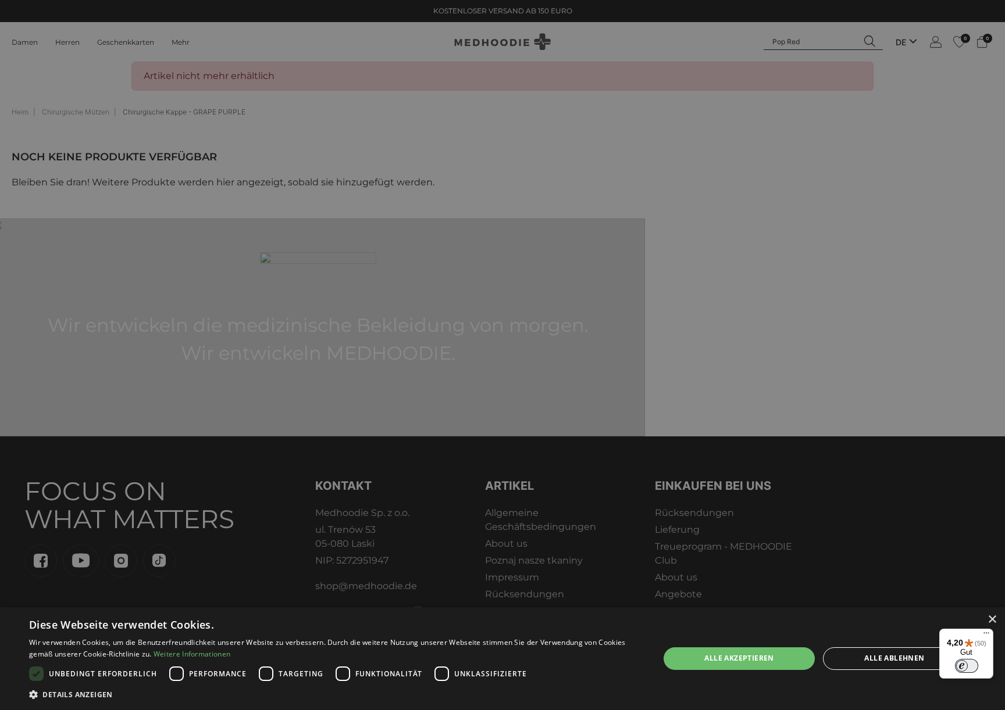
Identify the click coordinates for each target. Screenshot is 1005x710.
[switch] (966, 666)
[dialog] (502, 658)
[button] (335, 694)
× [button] (992, 619)
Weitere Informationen (192, 654)
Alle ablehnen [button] (894, 658)
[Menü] (986, 636)
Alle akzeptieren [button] (739, 658)
